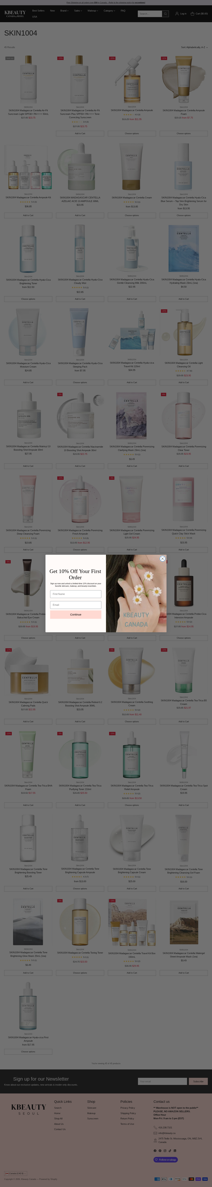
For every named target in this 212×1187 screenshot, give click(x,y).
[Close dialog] (162, 558)
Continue (75, 614)
